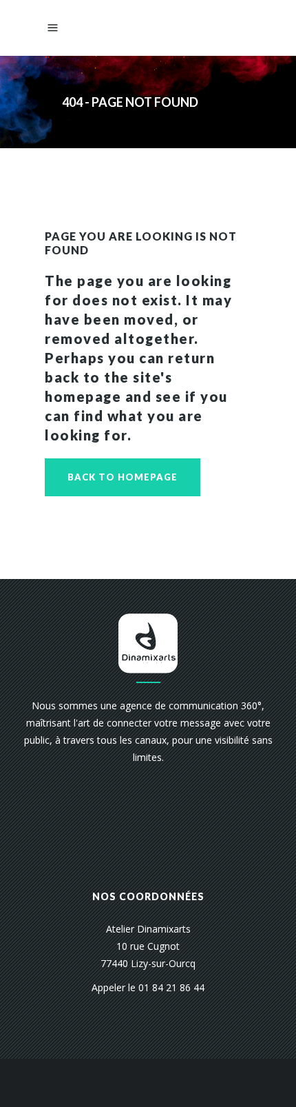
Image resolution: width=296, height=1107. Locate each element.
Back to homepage (122, 477)
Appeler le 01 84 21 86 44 (148, 987)
